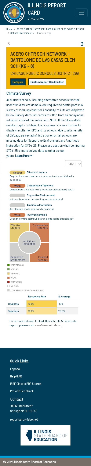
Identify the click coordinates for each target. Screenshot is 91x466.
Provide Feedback (22, 391)
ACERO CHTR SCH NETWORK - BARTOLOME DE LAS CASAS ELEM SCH (50, 28)
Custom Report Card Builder (47, 82)
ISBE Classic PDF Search (25, 383)
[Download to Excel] (82, 44)
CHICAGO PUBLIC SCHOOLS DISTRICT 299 (44, 73)
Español (15, 369)
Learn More (22, 155)
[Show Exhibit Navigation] (8, 43)
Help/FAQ (16, 376)
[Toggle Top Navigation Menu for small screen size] (82, 12)
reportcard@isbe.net (24, 419)
